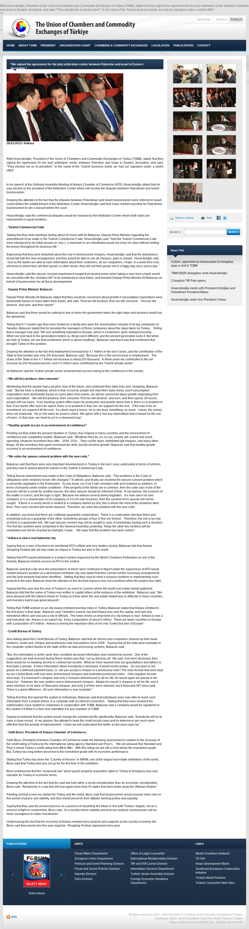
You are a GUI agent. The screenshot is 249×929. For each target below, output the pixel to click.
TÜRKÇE (236, 19)
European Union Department (94, 858)
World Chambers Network (213, 853)
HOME (11, 45)
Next (61, 874)
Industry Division (86, 874)
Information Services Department (152, 868)
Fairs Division (84, 879)
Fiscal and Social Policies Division (97, 868)
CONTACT (221, 19)
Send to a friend (184, 217)
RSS (14, 916)
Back (13, 874)
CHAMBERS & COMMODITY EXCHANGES (121, 45)
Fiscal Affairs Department (91, 853)
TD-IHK (200, 858)
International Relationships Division (154, 858)
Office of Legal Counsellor (148, 853)
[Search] (233, 234)
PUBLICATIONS (183, 45)
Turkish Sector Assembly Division (152, 874)
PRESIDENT (48, 45)
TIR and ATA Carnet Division (149, 863)
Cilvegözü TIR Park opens (188, 280)
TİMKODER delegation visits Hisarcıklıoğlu (199, 273)
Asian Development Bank (212, 863)
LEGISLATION (160, 45)
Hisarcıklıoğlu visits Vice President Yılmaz (198, 299)
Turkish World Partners (211, 877)
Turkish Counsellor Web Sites (215, 883)
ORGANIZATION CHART (75, 45)
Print (209, 217)
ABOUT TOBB (27, 45)
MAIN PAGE (204, 19)
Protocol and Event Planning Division (99, 863)
